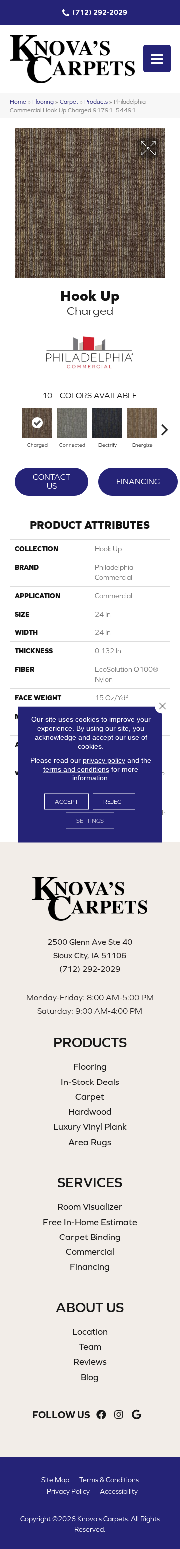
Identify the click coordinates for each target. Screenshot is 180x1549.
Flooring (43, 101)
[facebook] (101, 1415)
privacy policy (104, 760)
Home (18, 101)
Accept (66, 801)
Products (96, 101)
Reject (114, 801)
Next (165, 424)
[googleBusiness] (137, 1415)
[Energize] (142, 422)
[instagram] (119, 1415)
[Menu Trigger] (157, 58)
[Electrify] (107, 422)
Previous (15, 424)
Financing (138, 481)
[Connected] (72, 422)
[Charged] (37, 422)
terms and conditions (77, 769)
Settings (90, 820)
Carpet (69, 101)
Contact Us (51, 481)
